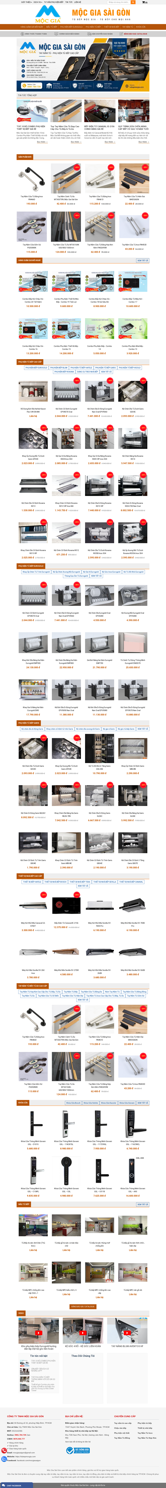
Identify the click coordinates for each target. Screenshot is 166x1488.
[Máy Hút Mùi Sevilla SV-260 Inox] (33, 952)
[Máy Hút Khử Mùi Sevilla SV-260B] (99, 952)
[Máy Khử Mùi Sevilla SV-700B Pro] (132, 905)
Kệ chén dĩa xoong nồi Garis (88, 729)
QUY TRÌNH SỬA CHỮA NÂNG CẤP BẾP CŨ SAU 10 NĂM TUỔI (133, 127)
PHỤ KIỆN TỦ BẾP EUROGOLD (30, 566)
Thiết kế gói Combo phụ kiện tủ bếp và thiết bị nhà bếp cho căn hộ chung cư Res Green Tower (43, 1387)
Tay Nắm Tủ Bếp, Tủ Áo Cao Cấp (32, 986)
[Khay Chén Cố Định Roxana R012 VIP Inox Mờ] (66, 485)
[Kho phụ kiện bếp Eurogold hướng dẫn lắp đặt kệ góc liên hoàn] (39, 1331)
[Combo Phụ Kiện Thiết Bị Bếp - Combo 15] (66, 328)
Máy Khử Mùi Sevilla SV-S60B (133, 970)
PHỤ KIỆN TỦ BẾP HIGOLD (129, 368)
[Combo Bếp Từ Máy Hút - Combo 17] (132, 281)
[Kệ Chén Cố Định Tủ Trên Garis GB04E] (33, 842)
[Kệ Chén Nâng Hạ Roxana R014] (132, 438)
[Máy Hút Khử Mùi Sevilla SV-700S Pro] (99, 905)
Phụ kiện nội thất (121, 1433)
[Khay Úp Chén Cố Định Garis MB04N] (132, 748)
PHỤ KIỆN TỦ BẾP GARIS (105, 368)
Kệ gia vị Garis (109, 729)
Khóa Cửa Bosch (73, 1103)
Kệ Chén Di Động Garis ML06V (33, 813)
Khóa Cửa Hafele (91, 1103)
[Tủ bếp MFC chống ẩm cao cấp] (99, 1272)
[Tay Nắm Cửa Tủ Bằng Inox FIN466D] (32, 178)
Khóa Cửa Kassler (108, 1103)
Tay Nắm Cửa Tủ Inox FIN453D (134, 245)
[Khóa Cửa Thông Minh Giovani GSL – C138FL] (33, 1171)
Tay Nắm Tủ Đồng (122, 1438)
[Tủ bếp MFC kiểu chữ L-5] (66, 1272)
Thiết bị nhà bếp (145, 1428)
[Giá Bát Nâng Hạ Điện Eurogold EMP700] (99, 642)
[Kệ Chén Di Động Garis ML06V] (33, 795)
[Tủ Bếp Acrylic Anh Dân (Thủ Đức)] (33, 1225)
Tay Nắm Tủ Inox (145, 1433)
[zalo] (4, 1459)
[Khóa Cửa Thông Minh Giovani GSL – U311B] (99, 1171)
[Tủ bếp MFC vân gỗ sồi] (132, 1272)
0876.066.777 (19, 1439)
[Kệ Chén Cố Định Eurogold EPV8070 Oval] (66, 391)
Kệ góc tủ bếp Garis (126, 729)
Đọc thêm (41, 142)
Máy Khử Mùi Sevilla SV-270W (66, 970)
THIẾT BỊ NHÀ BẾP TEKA (80, 882)
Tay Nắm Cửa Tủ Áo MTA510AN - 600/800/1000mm (66, 1087)
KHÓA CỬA (140, 27)
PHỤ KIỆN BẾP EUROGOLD (71, 27)
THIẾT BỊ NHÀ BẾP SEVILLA (104, 882)
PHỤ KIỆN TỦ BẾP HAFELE (81, 368)
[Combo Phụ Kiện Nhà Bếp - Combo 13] (132, 328)
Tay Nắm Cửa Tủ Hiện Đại (72, 996)
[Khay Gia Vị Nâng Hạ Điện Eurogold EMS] (33, 689)
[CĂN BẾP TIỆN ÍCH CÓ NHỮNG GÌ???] (24, 1371)
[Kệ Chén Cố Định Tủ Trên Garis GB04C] (99, 842)
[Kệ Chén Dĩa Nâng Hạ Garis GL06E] (132, 795)
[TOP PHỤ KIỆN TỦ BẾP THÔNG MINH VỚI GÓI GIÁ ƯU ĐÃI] (24, 1379)
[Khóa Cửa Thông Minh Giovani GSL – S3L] (66, 1171)
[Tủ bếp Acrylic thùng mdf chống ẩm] (99, 1225)
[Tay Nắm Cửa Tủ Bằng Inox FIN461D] (100, 178)
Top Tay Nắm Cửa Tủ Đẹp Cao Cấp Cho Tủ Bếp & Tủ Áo (64, 127)
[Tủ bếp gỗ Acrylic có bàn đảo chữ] (66, 1225)
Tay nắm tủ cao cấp (123, 1423)
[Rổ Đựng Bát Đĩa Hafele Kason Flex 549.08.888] (33, 391)
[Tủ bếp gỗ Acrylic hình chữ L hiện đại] (132, 1225)
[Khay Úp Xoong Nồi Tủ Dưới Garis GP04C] (33, 438)
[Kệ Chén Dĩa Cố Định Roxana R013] (33, 485)
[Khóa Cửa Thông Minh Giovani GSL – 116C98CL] (132, 1123)
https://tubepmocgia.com (25, 1456)
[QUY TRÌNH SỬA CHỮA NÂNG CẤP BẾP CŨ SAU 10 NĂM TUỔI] (133, 111)
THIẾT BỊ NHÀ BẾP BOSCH (55, 882)
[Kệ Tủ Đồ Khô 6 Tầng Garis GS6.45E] (99, 748)
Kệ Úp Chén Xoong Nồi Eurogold (66, 572)
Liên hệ (77, 2)
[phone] (4, 1450)
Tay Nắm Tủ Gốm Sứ (135, 996)
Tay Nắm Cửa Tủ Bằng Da (91, 992)
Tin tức (69, 2)
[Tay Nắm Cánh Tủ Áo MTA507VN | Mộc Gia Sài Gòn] (66, 178)
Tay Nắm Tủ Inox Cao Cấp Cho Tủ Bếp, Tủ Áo (105, 996)
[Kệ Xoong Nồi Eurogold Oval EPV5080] (132, 595)
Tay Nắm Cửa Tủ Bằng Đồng (134, 992)
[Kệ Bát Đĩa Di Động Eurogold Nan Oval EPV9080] (99, 689)
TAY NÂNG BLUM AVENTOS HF (127, 1346)
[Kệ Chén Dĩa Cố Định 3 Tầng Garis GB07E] (132, 842)
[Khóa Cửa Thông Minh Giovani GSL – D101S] (33, 1123)
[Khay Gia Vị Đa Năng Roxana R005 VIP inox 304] (99, 438)
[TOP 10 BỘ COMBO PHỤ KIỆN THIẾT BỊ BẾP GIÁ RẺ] (32, 111)
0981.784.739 (20, 1435)
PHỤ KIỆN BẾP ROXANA (64, 372)
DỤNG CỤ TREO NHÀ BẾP (87, 372)
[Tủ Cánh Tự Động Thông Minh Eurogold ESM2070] (132, 642)
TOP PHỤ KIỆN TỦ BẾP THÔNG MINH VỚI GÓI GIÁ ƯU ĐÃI (43, 1379)
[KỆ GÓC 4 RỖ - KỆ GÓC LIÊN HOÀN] (83, 1331)
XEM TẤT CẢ (143, 261)
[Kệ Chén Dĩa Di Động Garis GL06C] (99, 795)
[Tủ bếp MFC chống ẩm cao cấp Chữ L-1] (33, 1272)
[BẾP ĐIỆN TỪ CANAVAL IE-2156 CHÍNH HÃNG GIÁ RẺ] (100, 111)
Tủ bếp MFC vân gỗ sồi (133, 1290)
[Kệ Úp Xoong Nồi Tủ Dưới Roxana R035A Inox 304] (132, 532)
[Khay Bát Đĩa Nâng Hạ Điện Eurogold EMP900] (33, 642)
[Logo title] (83, 14)
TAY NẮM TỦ (127, 27)
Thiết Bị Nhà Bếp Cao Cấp (30, 876)
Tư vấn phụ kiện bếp (53, 2)
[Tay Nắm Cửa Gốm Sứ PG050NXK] (32, 227)
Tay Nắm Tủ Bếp (71, 992)
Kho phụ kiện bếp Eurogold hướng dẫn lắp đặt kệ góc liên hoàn (38, 1347)
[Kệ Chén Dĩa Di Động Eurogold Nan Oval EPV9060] (99, 391)
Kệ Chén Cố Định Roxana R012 (66, 550)
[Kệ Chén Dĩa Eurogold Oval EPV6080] (99, 595)
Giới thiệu (26, 2)
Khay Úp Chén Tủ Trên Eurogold (36, 572)
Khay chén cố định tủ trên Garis (59, 729)
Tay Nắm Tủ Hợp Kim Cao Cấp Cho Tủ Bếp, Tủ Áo (40, 992)
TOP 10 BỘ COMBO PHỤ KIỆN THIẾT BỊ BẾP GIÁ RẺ (31, 127)
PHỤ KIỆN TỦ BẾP (93, 27)
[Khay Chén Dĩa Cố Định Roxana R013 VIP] (33, 532)
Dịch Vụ (37, 2)
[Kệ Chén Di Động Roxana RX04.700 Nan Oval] (132, 485)
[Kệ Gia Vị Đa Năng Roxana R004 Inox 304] (66, 438)
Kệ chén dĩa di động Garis (32, 729)
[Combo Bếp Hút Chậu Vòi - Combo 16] (33, 328)
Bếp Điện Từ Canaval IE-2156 (66, 923)
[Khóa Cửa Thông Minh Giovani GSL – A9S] (132, 1171)
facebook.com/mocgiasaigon (29, 1460)
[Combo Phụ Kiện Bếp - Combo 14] (99, 328)
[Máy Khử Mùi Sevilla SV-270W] (66, 952)
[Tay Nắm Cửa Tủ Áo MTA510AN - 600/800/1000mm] (66, 227)
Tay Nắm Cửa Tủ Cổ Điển (48, 996)
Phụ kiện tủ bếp (145, 1423)
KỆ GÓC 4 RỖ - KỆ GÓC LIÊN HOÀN (83, 1346)
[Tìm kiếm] (133, 2)
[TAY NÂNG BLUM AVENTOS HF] (127, 1331)
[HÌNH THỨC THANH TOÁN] (22, 34)
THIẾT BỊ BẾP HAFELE (32, 882)
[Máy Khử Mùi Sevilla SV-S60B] (132, 952)
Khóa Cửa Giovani (127, 1103)
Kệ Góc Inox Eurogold (111, 572)
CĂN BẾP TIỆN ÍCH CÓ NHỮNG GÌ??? (40, 1370)
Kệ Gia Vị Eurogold (91, 572)
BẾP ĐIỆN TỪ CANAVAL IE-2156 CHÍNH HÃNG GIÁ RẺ (99, 127)
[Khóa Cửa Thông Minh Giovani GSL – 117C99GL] (99, 1123)
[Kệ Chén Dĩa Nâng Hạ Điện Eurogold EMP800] (66, 642)
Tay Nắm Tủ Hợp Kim (147, 1438)
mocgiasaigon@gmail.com (24, 1453)
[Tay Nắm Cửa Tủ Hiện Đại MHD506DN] (134, 178)
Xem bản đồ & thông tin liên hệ (78, 1442)
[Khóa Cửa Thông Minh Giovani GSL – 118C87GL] (66, 1123)
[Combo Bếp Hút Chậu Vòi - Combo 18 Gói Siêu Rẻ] (99, 281)
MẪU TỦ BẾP (51, 27)
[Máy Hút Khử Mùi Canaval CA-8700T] (33, 905)
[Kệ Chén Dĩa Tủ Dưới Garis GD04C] (132, 391)
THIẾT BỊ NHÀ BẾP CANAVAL (131, 882)
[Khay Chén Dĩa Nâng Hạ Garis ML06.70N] (66, 795)
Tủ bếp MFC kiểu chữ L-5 (66, 1290)
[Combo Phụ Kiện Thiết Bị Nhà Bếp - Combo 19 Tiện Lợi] (66, 281)
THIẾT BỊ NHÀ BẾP (111, 27)
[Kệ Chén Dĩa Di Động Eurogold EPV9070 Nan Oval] (132, 689)
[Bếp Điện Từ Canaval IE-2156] (66, 905)
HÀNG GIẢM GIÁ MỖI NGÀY (32, 27)
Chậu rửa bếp (120, 1428)
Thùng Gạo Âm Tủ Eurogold (76, 576)
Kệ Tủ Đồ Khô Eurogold (133, 572)
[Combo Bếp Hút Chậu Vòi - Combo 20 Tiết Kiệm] (33, 281)
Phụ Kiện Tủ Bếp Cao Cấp (30, 362)
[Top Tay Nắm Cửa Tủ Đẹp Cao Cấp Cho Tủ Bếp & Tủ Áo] (66, 111)
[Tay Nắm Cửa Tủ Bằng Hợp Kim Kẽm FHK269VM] (100, 227)
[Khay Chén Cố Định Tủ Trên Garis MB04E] (66, 842)
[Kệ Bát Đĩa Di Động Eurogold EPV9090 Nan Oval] (66, 689)
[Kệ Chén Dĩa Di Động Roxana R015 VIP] (99, 485)
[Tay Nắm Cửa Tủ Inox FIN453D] (134, 227)
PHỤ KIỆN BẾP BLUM (58, 368)
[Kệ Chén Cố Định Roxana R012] (66, 532)
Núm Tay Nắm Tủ (112, 992)
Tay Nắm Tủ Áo (28, 996)
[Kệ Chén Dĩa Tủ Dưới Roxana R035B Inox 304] (99, 532)
